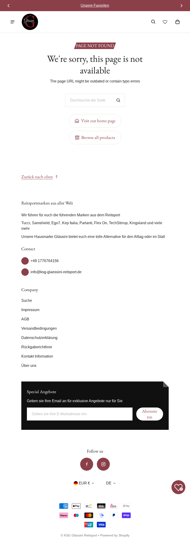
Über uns (28, 366)
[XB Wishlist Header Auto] (165, 22)
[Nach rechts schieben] (181, 5)
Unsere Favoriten (95, 5)
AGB (25, 319)
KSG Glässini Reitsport (80, 535)
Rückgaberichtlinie (36, 347)
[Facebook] (86, 464)
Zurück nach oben (37, 177)
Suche (26, 300)
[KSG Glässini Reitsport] (30, 22)
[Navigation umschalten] (12, 21)
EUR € (84, 483)
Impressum (30, 310)
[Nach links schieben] (8, 5)
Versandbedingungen (39, 328)
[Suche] (118, 100)
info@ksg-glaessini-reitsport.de (56, 272)
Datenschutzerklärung (39, 338)
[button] (153, 21)
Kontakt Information (37, 356)
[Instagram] (103, 464)
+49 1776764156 (45, 261)
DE (108, 483)
